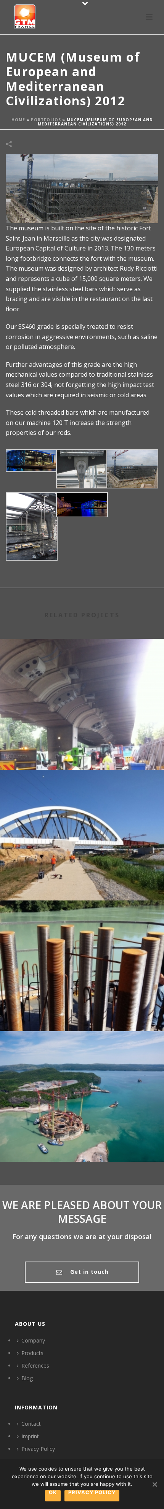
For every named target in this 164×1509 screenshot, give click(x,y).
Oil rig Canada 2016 (82, 1141)
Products (32, 1353)
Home (18, 119)
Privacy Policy (38, 1448)
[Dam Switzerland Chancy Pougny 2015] (82, 932)
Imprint (30, 1436)
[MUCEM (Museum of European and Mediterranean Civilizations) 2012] (82, 188)
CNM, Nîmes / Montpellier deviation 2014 (82, 880)
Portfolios (46, 119)
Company (33, 1340)
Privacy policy (92, 1492)
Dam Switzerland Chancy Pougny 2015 (82, 1010)
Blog (27, 1378)
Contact (31, 1423)
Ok (53, 1492)
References (35, 1365)
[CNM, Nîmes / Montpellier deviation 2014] (82, 801)
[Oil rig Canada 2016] (82, 1062)
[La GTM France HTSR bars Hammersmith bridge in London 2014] (82, 670)
